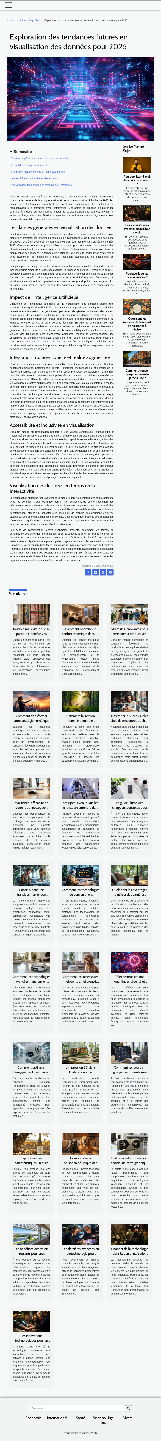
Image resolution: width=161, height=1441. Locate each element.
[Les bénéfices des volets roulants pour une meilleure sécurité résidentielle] (31, 1234)
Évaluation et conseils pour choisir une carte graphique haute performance (129, 1163)
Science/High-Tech (29, 20)
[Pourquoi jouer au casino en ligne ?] (137, 262)
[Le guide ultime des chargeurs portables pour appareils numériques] (129, 788)
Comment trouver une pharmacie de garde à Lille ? (137, 374)
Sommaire (23, 151)
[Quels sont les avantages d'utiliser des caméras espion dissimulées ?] (129, 875)
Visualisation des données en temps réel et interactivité (42, 185)
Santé (80, 1418)
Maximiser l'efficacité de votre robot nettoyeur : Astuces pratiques (31, 807)
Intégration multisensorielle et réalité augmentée (38, 171)
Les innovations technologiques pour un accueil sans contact (31, 1340)
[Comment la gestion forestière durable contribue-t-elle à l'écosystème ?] (80, 701)
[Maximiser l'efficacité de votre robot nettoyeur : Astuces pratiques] (31, 788)
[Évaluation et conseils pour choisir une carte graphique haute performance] (129, 1143)
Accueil (11, 20)
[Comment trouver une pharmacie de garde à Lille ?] (137, 359)
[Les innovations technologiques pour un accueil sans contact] (31, 1321)
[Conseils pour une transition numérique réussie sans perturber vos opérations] (31, 875)
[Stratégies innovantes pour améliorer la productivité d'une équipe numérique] (129, 614)
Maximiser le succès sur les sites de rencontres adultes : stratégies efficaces (129, 720)
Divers (127, 1418)
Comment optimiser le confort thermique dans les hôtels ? (80, 633)
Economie (33, 1418)
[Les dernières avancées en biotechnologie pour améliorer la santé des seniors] (80, 1234)
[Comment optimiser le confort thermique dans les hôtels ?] (80, 614)
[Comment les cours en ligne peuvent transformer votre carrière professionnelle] (129, 1053)
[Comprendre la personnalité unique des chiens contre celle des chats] (80, 1143)
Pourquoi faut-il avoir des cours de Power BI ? (137, 180)
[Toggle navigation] (9, 5)
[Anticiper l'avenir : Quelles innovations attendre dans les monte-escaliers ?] (80, 788)
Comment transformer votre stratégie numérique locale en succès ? (31, 720)
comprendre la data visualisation (42, 341)
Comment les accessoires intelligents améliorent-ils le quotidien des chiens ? (80, 981)
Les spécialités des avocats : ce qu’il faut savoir (137, 228)
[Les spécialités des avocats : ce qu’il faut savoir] (137, 213)
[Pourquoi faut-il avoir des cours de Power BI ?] (137, 165)
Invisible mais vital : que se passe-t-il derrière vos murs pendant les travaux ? (31, 633)
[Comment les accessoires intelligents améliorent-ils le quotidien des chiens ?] (80, 962)
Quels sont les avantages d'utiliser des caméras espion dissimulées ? (129, 894)
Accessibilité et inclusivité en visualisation (34, 178)
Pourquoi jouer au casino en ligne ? (137, 275)
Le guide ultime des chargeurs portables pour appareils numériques (129, 807)
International (57, 1418)
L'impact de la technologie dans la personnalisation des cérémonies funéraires (129, 1253)
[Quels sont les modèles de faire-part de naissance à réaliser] (137, 307)
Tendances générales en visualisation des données (40, 158)
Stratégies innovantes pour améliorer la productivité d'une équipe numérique (129, 633)
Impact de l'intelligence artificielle (29, 165)
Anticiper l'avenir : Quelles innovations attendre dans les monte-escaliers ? (80, 807)
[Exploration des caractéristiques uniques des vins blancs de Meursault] (31, 1143)
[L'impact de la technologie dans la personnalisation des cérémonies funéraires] (129, 1234)
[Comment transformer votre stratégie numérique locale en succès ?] (31, 701)
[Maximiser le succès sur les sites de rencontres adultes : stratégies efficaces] (129, 701)
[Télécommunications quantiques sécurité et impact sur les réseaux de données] (129, 962)
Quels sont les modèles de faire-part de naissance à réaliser (137, 324)
